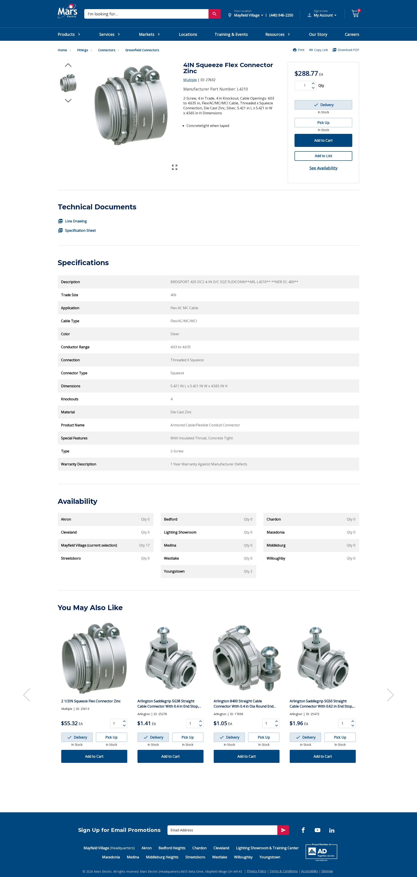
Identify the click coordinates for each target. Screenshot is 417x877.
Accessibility (309, 871)
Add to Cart (323, 140)
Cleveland (221, 848)
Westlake (219, 857)
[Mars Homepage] (67, 15)
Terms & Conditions (284, 871)
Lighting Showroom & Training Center (267, 848)
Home (62, 50)
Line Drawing (76, 221)
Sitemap (327, 871)
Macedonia (111, 857)
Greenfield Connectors (142, 50)
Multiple (190, 79)
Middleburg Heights (162, 857)
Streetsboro (195, 857)
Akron (147, 848)
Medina (133, 857)
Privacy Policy (256, 871)
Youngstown (270, 857)
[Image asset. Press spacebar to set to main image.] (68, 83)
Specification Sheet (80, 230)
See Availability (323, 168)
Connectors (106, 50)
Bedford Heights (172, 848)
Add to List (323, 155)
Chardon (199, 848)
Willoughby (243, 857)
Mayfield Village (109, 848)
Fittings (82, 50)
